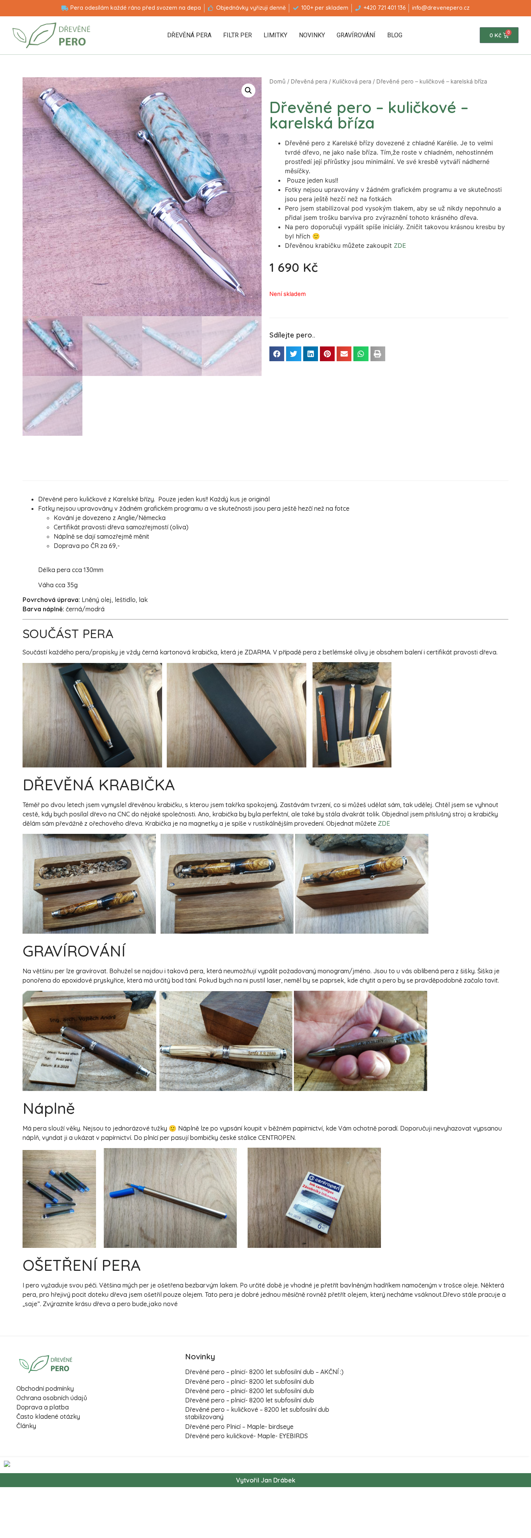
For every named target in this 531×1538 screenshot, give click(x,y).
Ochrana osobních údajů (51, 1398)
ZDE (400, 245)
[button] (276, 353)
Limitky (275, 35)
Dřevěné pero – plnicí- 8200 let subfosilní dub (249, 1381)
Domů (277, 81)
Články (26, 1426)
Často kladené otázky (48, 1416)
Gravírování (356, 35)
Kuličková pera (351, 81)
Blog (394, 35)
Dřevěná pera (189, 35)
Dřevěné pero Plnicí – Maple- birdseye (239, 1426)
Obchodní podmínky (45, 1388)
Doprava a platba (42, 1407)
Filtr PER (237, 35)
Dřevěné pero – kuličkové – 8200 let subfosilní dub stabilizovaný (257, 1413)
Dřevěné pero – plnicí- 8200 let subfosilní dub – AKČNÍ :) (264, 1372)
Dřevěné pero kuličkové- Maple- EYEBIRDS (246, 1436)
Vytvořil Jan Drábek (265, 1480)
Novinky (312, 35)
